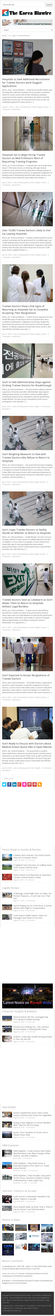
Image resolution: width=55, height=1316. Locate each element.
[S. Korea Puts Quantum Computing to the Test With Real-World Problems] (34, 1228)
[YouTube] (29, 784)
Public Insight (37, 107)
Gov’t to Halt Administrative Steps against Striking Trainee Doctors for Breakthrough (27, 383)
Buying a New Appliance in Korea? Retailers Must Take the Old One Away (32, 1123)
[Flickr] (24, 784)
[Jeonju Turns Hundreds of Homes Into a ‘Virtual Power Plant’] (7, 1134)
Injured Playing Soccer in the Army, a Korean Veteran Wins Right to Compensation (32, 906)
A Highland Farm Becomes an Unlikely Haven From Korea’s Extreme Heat (32, 866)
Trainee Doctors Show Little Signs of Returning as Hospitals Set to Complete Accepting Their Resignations (25, 310)
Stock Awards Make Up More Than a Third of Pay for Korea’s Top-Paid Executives (32, 1208)
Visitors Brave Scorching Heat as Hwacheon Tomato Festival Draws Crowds (32, 876)
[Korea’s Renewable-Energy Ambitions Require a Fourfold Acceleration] (21, 1227)
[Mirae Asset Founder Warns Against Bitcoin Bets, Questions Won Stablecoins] (47, 1228)
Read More (16, 109)
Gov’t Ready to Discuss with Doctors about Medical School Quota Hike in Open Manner (27, 745)
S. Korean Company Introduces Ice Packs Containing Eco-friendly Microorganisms (25, 1274)
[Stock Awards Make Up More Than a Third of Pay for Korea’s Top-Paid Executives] (7, 1208)
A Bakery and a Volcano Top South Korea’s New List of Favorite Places (31, 856)
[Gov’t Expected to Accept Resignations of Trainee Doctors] (27, 654)
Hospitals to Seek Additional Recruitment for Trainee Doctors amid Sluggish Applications (26, 83)
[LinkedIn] (14, 784)
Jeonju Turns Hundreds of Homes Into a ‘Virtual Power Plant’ (30, 1133)
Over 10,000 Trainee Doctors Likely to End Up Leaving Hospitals (26, 232)
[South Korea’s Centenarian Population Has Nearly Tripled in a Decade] (7, 1199)
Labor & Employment (23, 107)
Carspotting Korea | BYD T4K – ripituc (16, 1266)
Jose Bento (6, 1281)
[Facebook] (9, 784)
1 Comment (33, 1183)
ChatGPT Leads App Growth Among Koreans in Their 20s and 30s (32, 1037)
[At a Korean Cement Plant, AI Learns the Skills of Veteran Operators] (8, 1237)
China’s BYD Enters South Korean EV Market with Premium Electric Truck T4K (27, 1267)
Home (4, 35)
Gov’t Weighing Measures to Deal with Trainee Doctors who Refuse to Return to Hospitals (26, 457)
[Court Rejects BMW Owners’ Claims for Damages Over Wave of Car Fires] (7, 917)
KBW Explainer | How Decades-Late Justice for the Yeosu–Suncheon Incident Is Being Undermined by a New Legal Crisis (32, 1178)
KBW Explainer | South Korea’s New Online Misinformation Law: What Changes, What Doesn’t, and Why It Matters (32, 1153)
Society (45, 107)
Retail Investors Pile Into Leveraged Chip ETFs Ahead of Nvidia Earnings (30, 1018)
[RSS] (40, 784)
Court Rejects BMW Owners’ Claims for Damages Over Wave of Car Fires (30, 916)
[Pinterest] (34, 784)
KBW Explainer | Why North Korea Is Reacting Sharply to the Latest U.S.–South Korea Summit (31, 1165)
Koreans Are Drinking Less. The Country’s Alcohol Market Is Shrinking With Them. (31, 1028)
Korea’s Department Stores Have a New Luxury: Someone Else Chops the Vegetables (32, 1114)
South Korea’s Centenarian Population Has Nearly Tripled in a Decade (31, 1197)
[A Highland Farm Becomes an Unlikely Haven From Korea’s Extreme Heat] (7, 867)
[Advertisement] (27, 818)
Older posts (7, 778)
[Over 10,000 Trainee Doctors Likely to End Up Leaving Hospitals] (27, 209)
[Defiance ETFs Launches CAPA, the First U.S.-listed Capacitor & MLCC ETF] (8, 1249)
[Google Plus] (19, 784)
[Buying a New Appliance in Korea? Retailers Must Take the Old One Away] (7, 1124)
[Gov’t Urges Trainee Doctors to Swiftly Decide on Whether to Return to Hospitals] (27, 508)
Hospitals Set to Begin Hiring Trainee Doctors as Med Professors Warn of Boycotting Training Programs (23, 158)
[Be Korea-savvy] (27, 12)
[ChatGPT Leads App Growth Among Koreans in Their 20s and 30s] (7, 1039)
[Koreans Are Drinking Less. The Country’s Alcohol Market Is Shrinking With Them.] (7, 1029)
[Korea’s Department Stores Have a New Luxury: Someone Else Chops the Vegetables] (7, 1114)
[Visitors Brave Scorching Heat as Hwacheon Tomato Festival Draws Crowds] (7, 877)
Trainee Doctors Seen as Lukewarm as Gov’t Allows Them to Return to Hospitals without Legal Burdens (27, 603)
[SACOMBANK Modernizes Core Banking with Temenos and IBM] (34, 1236)
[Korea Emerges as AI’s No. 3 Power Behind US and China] (21, 1236)
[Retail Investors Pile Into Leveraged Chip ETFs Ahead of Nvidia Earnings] (7, 1018)
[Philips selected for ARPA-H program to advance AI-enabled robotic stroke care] (47, 1237)
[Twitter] (4, 784)
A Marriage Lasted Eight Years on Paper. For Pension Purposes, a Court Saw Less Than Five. (32, 896)
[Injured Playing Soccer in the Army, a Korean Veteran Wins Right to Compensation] (7, 907)
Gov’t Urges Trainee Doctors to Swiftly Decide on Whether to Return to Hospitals (26, 531)
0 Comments (30, 860)
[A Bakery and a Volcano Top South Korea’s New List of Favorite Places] (7, 857)
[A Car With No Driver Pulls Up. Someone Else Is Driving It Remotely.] (8, 1227)
